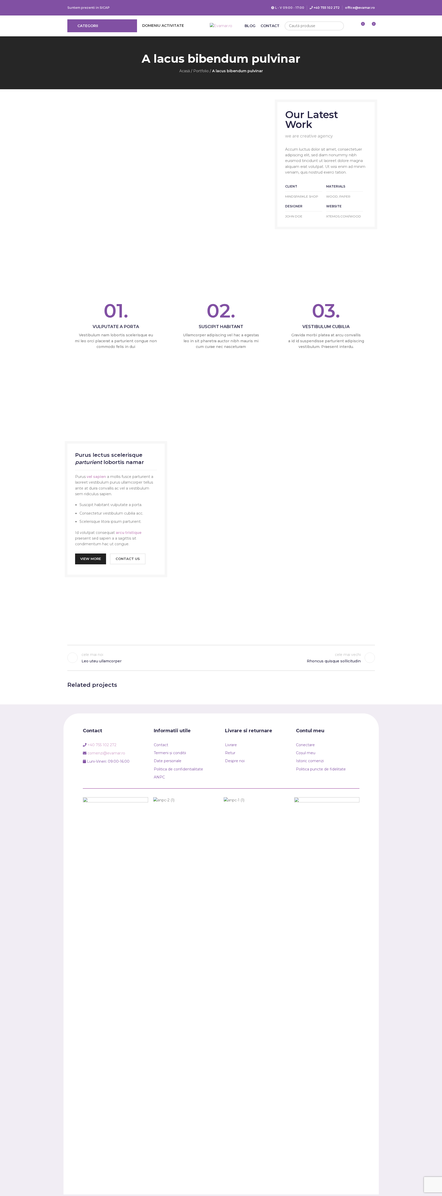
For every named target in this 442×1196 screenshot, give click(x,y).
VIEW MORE (90, 559)
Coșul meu (305, 753)
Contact (161, 745)
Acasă (184, 71)
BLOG (250, 25)
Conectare (305, 745)
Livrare (231, 745)
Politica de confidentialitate (178, 769)
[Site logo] (221, 25)
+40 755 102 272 (327, 8)
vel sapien (96, 476)
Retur (230, 753)
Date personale (167, 761)
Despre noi (235, 761)
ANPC (159, 777)
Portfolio (201, 71)
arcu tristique (128, 532)
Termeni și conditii (170, 753)
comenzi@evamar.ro (106, 753)
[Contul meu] (351, 26)
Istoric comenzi (310, 761)
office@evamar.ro (360, 8)
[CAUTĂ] (339, 25)
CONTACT (270, 25)
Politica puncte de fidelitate (321, 769)
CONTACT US (128, 559)
